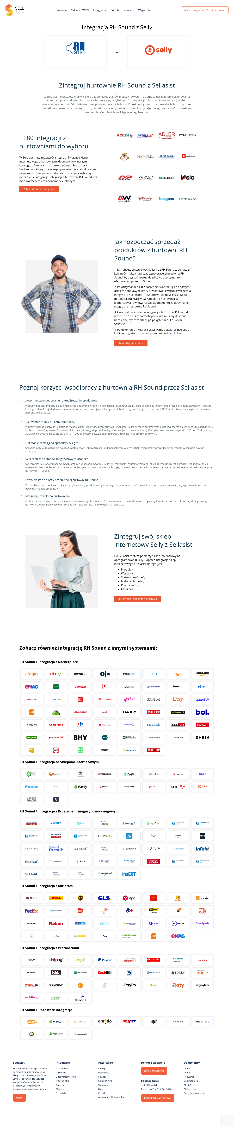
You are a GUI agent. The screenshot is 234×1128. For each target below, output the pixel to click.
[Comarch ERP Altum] (80, 836)
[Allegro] (31, 674)
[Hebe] (129, 699)
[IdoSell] (129, 774)
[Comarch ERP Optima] (178, 823)
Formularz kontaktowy (157, 1098)
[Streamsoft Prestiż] (55, 849)
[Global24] (178, 923)
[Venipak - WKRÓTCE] (202, 923)
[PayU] (80, 960)
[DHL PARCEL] (55, 898)
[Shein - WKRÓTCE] (202, 737)
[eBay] (55, 674)
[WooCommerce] (104, 774)
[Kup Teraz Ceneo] (178, 674)
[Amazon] (202, 674)
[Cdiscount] (202, 699)
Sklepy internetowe (66, 1077)
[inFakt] (202, 849)
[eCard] (129, 973)
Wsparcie (144, 10)
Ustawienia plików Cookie (111, 1097)
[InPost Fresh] (55, 687)
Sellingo (102, 1077)
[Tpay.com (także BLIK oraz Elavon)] (31, 960)
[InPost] (55, 936)
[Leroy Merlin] (55, 712)
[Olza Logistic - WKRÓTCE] (104, 923)
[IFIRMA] (80, 861)
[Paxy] (104, 936)
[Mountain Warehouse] (129, 737)
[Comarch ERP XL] (202, 823)
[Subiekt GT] (129, 823)
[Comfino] (55, 998)
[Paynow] (55, 985)
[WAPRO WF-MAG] (31, 823)
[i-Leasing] (153, 985)
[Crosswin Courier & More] (129, 936)
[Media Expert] (178, 712)
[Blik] (55, 973)
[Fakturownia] (178, 849)
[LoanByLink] (31, 998)
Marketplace (62, 1068)
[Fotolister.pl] (80, 1022)
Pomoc (187, 1072)
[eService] (153, 973)
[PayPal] (104, 960)
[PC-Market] (178, 836)
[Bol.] (202, 712)
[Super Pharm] (129, 725)
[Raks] (202, 836)
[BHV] (80, 737)
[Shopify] (80, 787)
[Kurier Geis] (178, 898)
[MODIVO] (129, 687)
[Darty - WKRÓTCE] (55, 750)
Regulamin (189, 1077)
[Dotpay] (55, 960)
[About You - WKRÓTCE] (104, 750)
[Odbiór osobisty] (104, 911)
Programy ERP (63, 1081)
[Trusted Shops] (31, 1034)
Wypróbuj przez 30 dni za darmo (205, 10)
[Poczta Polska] (153, 898)
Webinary (103, 1085)
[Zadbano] (31, 923)
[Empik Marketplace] (129, 674)
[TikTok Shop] (178, 737)
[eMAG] (31, 687)
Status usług (190, 1089)
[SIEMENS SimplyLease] (178, 960)
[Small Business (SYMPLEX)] (31, 849)
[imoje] (202, 973)
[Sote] (178, 787)
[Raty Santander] (153, 960)
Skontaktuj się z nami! (130, 343)
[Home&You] (178, 687)
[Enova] (104, 836)
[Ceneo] (31, 1022)
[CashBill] (104, 973)
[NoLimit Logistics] (153, 911)
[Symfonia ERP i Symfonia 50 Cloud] (153, 823)
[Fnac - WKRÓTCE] (31, 750)
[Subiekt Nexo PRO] (104, 823)
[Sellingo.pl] (31, 774)
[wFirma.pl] (80, 823)
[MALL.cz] (153, 712)
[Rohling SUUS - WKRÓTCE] (80, 923)
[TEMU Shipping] (153, 936)
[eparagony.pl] (55, 861)
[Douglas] (153, 699)
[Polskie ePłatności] (80, 985)
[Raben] (55, 923)
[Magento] (55, 774)
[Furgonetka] (55, 911)
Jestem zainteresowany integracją (137, 598)
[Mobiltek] (31, 985)
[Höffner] (202, 725)
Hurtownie (61, 1072)
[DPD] (129, 898)
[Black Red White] (80, 699)
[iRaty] (178, 985)
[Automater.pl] (178, 1022)
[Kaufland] (104, 687)
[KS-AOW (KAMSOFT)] (129, 836)
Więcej (19, 1098)
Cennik (114, 10)
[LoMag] (153, 836)
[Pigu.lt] (202, 687)
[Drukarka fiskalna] (153, 1022)
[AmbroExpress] (129, 911)
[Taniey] (129, 712)
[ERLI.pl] (153, 674)
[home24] (104, 712)
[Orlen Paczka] (80, 911)
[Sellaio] (55, 799)
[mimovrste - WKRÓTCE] (129, 750)
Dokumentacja (191, 1081)
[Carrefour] (80, 725)
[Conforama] (55, 725)
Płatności (60, 1089)
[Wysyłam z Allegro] (202, 911)
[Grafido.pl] (104, 1022)
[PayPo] (129, 985)
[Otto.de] (80, 687)
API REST (188, 1085)
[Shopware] (31, 787)
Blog (100, 1089)
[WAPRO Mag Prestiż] (55, 836)
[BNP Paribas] (80, 973)
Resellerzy (103, 1072)
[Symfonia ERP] (129, 849)
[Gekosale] (178, 774)
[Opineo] (55, 1022)
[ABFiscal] (55, 1034)
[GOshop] (31, 799)
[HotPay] (31, 973)
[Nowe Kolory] (31, 936)
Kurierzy (60, 1085)
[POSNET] (129, 1022)
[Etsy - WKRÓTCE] (178, 699)
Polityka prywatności (194, 1093)
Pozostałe (61, 1093)
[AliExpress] (104, 699)
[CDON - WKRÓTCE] (80, 750)
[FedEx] (31, 911)
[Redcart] (104, 787)
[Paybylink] (202, 985)
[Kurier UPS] (80, 898)
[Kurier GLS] (104, 898)
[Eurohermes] (129, 923)
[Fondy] (178, 973)
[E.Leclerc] (153, 725)
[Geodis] (153, 923)
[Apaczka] (202, 898)
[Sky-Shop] (129, 787)
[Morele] (31, 699)
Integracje (99, 10)
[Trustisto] (202, 1022)
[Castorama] (55, 699)
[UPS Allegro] (178, 911)
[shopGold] (55, 787)
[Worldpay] (202, 960)
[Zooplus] (31, 737)
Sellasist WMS (80, 10)
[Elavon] (80, 998)
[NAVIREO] (55, 823)
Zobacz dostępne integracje (39, 189)
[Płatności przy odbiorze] (104, 985)
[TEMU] (31, 712)
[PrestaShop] (80, 774)
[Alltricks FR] (104, 737)
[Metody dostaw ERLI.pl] (80, 936)
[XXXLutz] (178, 725)
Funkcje (62, 10)
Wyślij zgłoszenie (154, 1071)
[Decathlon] (153, 687)
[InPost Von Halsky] (153, 737)
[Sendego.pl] (31, 898)
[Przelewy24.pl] (129, 960)
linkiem (178, 333)
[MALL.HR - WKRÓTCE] (153, 750)
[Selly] (202, 787)
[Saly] (202, 774)
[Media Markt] (80, 712)
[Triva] (153, 849)
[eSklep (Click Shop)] (153, 774)
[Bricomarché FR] (55, 737)
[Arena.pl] (80, 674)
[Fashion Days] (31, 725)
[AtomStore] (153, 787)
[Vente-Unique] (104, 725)
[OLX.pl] (104, 674)
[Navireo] (129, 861)
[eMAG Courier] (178, 936)
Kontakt (129, 10)
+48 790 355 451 (149, 1085)
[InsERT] (129, 874)
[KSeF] (153, 861)
